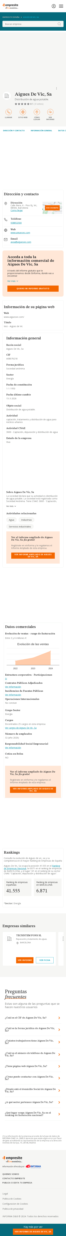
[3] (22, 104)
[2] (19, 104)
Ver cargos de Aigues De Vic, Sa (21, 728)
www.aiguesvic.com (20, 232)
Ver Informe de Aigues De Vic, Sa (33, 1231)
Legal (5, 1193)
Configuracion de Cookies (15, 1203)
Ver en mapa (52, 208)
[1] (16, 104)
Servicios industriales (20, 526)
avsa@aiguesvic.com (21, 242)
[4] (25, 104)
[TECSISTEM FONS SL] (9, 938)
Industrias (26, 519)
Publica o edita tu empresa (17, 1182)
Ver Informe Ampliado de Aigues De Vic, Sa (32, 555)
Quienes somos (10, 1174)
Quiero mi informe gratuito (33, 288)
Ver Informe (25, 960)
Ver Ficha (44, 960)
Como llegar (17, 210)
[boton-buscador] (59, 24)
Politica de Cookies (11, 1198)
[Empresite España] (11, 6)
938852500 (16, 222)
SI (6, 678)
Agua (11, 519)
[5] (28, 104)
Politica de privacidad (12, 1208)
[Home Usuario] (53, 6)
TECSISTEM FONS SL (28, 935)
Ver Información (13, 687)
